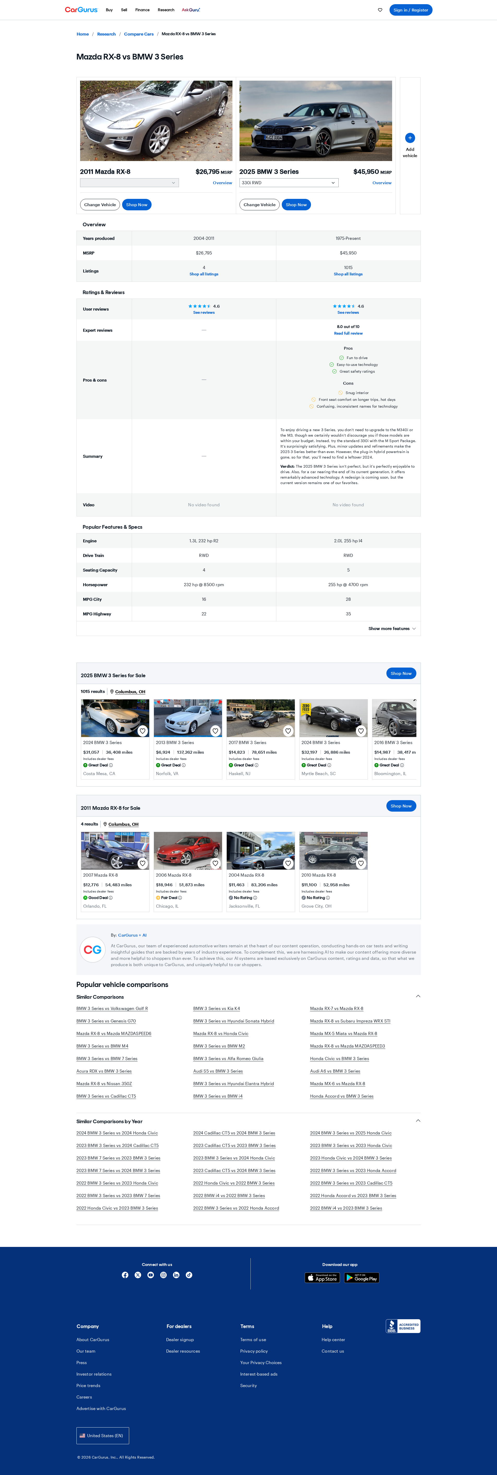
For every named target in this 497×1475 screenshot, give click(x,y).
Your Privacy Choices (261, 1362)
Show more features (389, 628)
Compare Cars (138, 33)
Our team (86, 1350)
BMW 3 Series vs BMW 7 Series (107, 1058)
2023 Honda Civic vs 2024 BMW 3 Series (351, 1157)
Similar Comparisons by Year (109, 1121)
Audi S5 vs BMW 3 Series (218, 1070)
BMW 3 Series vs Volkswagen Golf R (112, 1008)
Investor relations (94, 1373)
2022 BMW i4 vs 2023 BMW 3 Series (346, 1207)
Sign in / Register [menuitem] (411, 9)
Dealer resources (183, 1350)
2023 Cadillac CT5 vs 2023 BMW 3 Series (234, 1145)
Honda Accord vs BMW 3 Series (342, 1095)
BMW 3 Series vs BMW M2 (219, 1045)
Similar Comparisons (100, 997)
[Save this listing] (142, 731)
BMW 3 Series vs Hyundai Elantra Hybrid (233, 1083)
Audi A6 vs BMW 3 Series (335, 1070)
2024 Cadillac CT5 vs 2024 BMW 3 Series (234, 1132)
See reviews (204, 312)
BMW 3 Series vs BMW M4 (102, 1045)
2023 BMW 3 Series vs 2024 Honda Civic (234, 1157)
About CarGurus (93, 1339)
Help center (333, 1339)
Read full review (348, 333)
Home (83, 33)
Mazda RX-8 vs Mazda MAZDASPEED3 (347, 1045)
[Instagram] (163, 1276)
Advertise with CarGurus (101, 1408)
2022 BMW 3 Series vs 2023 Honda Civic (117, 1182)
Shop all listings (204, 274)
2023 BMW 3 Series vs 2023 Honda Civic (351, 1145)
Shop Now (136, 204)
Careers (84, 1396)
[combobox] (102, 1435)
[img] (111, 765)
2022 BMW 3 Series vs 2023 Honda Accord (353, 1170)
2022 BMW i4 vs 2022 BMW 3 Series (229, 1195)
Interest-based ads (259, 1373)
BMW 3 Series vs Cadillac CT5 (106, 1095)
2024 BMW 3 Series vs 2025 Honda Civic (351, 1132)
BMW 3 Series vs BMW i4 (218, 1095)
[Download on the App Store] (322, 1278)
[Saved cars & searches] (380, 10)
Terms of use (253, 1339)
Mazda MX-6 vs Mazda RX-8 (338, 1083)
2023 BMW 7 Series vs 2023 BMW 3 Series (118, 1157)
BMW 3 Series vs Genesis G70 (106, 1020)
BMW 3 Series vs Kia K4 (216, 1008)
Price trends (88, 1385)
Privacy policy (254, 1350)
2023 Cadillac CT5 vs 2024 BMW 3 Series (234, 1170)
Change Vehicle (100, 204)
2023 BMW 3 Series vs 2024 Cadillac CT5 (117, 1145)
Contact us (333, 1350)
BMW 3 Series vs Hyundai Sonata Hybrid (233, 1020)
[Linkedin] (176, 1276)
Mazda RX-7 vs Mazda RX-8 (337, 1008)
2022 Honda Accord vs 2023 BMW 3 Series (353, 1195)
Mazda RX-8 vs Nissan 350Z (104, 1083)
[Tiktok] (189, 1276)
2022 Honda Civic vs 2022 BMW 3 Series (234, 1182)
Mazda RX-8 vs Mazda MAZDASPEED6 (114, 1033)
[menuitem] (109, 10)
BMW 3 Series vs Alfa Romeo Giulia (228, 1058)
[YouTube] (150, 1276)
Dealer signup (180, 1339)
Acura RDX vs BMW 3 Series (104, 1070)
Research (106, 33)
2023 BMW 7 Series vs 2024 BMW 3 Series (118, 1170)
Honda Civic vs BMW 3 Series (339, 1058)
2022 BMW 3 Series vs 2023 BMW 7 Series (118, 1195)
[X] (138, 1276)
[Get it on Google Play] (361, 1278)
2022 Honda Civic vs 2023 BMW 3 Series (117, 1207)
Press (81, 1362)
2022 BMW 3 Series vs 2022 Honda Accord (236, 1207)
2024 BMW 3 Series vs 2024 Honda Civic (117, 1132)
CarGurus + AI (132, 934)
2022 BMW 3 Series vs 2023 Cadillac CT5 (351, 1182)
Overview (222, 182)
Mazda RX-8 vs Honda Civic (221, 1033)
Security (248, 1385)
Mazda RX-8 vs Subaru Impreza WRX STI (350, 1020)
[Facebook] (125, 1276)
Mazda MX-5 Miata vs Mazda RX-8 (344, 1033)
